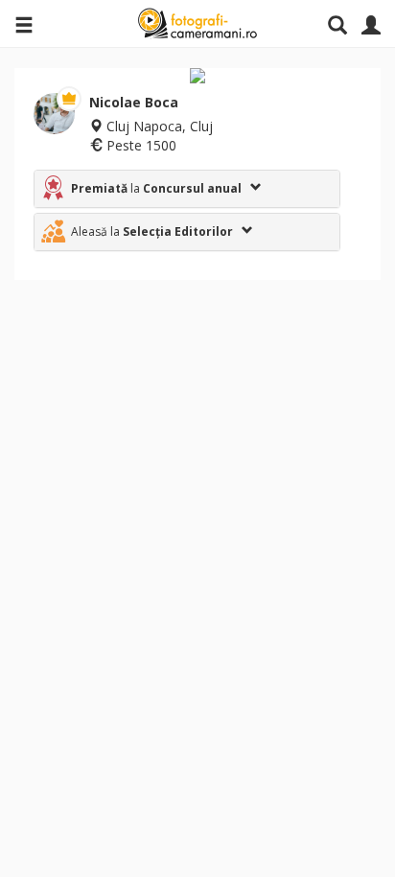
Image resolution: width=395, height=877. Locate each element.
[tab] (187, 189)
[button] (187, 188)
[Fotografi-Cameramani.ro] (197, 24)
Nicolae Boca (133, 102)
